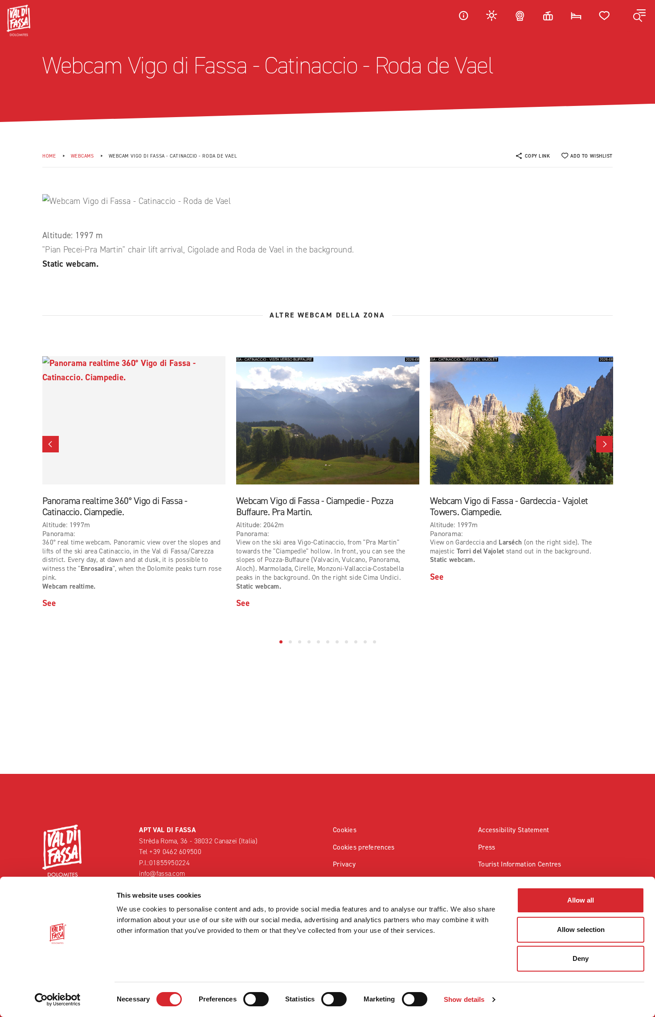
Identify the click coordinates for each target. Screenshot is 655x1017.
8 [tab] (346, 641)
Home (49, 156)
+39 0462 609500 (175, 851)
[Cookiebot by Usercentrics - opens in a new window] (58, 999)
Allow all (580, 900)
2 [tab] (290, 641)
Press (486, 847)
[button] (50, 444)
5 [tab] (318, 641)
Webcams (82, 156)
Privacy (344, 864)
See (49, 603)
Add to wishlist (591, 156)
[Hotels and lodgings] (576, 15)
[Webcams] (520, 15)
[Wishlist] (605, 15)
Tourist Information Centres (519, 864)
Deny (581, 958)
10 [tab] (365, 641)
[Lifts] (548, 15)
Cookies (344, 829)
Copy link (537, 156)
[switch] (256, 999)
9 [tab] (355, 641)
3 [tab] (299, 641)
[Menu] (639, 15)
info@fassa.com (162, 873)
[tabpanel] (134, 483)
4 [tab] (309, 641)
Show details (464, 999)
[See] (133, 420)
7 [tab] (337, 641)
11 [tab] (374, 641)
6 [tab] (327, 641)
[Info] (463, 15)
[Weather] (492, 15)
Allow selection (581, 929)
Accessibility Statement (513, 829)
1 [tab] (280, 641)
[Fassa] (18, 20)
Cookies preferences (363, 847)
